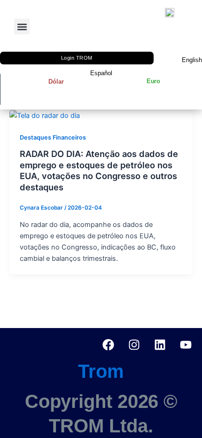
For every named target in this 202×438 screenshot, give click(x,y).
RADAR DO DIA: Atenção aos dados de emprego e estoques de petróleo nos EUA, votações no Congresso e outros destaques (99, 170)
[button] (22, 26)
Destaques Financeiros (53, 137)
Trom (101, 371)
